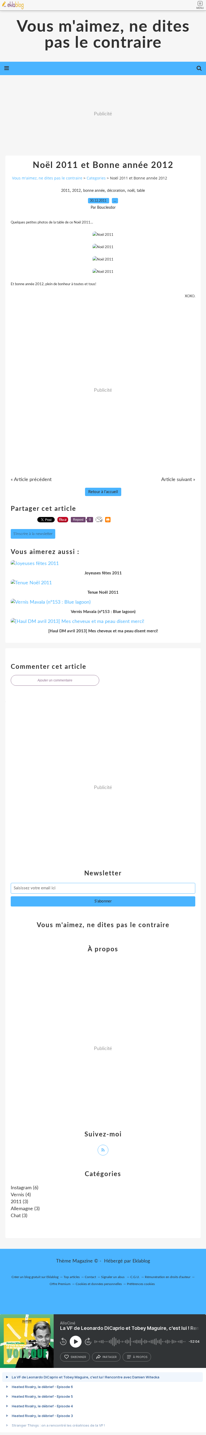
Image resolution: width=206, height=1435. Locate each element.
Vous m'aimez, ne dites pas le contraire (103, 35)
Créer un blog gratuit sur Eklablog (35, 1277)
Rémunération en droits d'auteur (167, 1277)
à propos (140, 1357)
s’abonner (78, 1357)
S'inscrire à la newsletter (33, 534)
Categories (96, 178)
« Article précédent (31, 479)
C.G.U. (135, 1277)
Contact (90, 1277)
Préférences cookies (141, 1284)
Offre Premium (60, 1284)
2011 (65, 191)
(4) (21, 1194)
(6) (24, 1188)
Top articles (72, 1277)
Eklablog (141, 1261)
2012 (76, 191)
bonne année (94, 191)
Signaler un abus (113, 1277)
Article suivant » (178, 479)
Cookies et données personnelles (99, 1284)
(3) (19, 1201)
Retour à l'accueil (103, 492)
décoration (116, 191)
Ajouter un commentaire (55, 680)
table (141, 191)
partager (109, 1357)
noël (130, 191)
